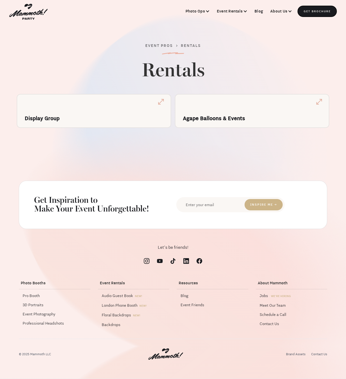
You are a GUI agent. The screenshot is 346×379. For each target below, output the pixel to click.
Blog (258, 11)
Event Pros (159, 45)
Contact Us (319, 354)
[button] (197, 11)
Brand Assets (296, 354)
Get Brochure (317, 11)
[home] (28, 12)
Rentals (191, 45)
